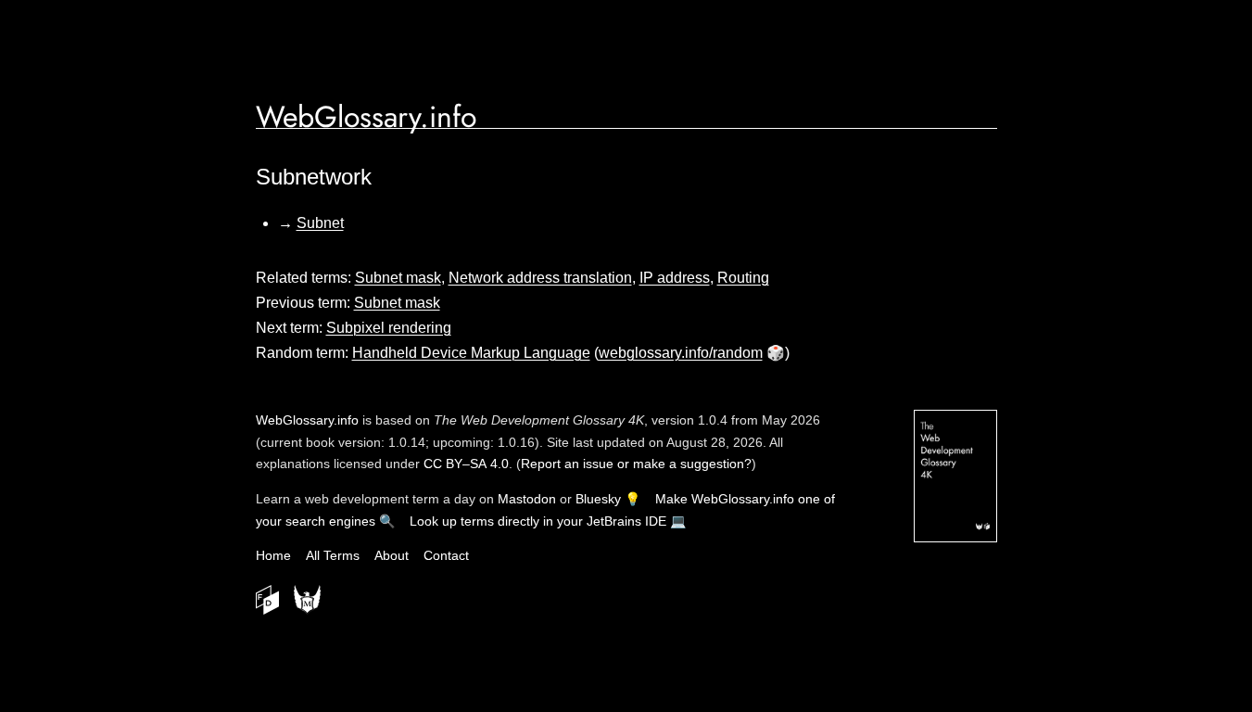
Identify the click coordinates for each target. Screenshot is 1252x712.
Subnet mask (398, 278)
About (391, 555)
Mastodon (527, 498)
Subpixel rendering (388, 328)
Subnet (320, 223)
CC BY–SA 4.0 (466, 463)
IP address (674, 278)
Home (273, 555)
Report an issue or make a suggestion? (636, 463)
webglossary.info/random (681, 353)
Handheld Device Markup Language (471, 353)
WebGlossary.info (366, 116)
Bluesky (598, 498)
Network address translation (540, 278)
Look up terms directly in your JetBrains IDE (538, 521)
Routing (743, 278)
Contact (446, 555)
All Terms (333, 555)
